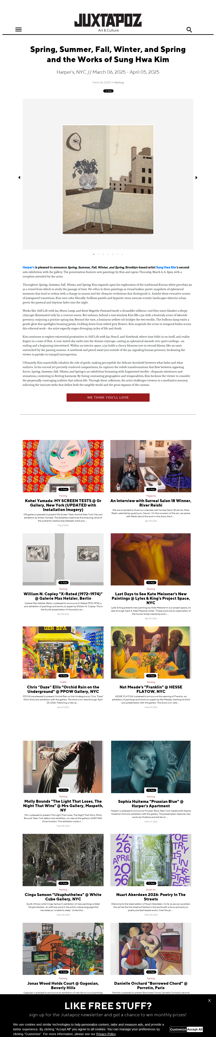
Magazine (151, 496)
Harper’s (29, 267)
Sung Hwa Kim (166, 267)
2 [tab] (98, 254)
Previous (19, 177)
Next (196, 177)
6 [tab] (117, 254)
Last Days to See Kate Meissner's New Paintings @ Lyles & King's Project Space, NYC (151, 598)
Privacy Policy (106, 1034)
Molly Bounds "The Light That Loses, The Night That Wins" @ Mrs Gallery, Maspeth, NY (63, 806)
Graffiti (63, 682)
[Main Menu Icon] (18, 29)
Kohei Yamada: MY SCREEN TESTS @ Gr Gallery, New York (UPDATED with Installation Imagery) (63, 505)
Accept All (195, 1029)
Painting (119, 82)
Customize (178, 1029)
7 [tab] (122, 254)
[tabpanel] (108, 174)
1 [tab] (93, 254)
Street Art (151, 890)
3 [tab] (103, 254)
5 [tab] (112, 254)
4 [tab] (108, 254)
